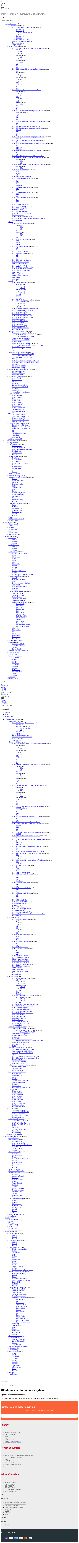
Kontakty (7, 1511)
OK (2, 698)
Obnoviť (3, 9)
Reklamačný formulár (11, 1505)
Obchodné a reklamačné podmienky (16, 1502)
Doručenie (8, 1509)
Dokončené (9, 9)
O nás (6, 1514)
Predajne (7, 1512)
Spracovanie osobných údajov (14, 1507)
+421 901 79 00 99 (7, 1385)
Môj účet (7, 1525)
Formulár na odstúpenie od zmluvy (15, 1504)
